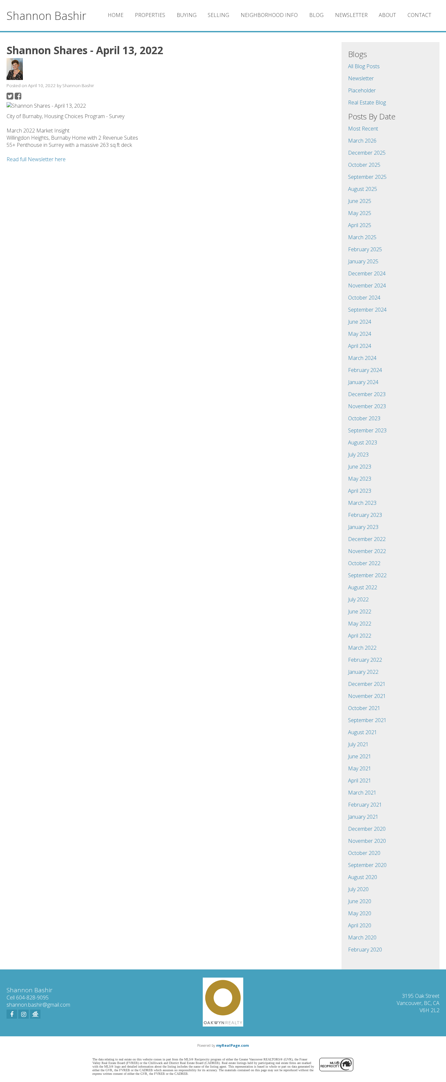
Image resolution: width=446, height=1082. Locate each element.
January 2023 (363, 527)
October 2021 (364, 708)
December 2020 (367, 828)
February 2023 (365, 514)
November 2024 (367, 285)
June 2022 (359, 611)
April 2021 (359, 780)
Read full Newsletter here (36, 159)
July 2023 (358, 454)
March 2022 (362, 647)
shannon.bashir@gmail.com (38, 1004)
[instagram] (23, 1014)
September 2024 (367, 309)
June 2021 (359, 756)
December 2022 (367, 539)
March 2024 (362, 358)
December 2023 (367, 394)
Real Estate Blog (367, 102)
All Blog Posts (364, 66)
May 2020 (359, 913)
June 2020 (359, 901)
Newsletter (351, 15)
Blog (316, 15)
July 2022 (358, 599)
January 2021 (363, 816)
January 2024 (363, 382)
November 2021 (367, 696)
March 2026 (362, 140)
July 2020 (358, 889)
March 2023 (362, 502)
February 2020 (365, 949)
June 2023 (359, 466)
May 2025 (359, 213)
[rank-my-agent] (35, 1014)
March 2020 (362, 937)
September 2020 (367, 865)
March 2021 (362, 792)
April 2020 (359, 925)
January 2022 (363, 671)
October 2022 (364, 563)
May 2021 (359, 768)
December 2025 (367, 152)
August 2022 (362, 587)
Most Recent (363, 128)
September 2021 (367, 720)
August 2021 (362, 732)
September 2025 (367, 176)
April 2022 (359, 635)
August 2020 (362, 877)
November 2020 (367, 840)
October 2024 (364, 297)
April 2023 (359, 490)
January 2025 (363, 261)
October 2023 (364, 418)
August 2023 (362, 442)
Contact (419, 15)
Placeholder (362, 90)
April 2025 (359, 225)
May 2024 (359, 333)
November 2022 (367, 551)
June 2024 (359, 321)
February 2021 (365, 804)
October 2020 (364, 853)
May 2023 (359, 478)
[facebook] (12, 1014)
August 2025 (362, 189)
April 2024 (359, 345)
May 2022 (359, 623)
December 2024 (367, 273)
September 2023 (367, 430)
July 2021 (358, 744)
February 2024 (365, 370)
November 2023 (367, 406)
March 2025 (362, 237)
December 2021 (367, 684)
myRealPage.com (232, 1045)
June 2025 (359, 201)
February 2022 (365, 659)
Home (115, 15)
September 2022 (367, 575)
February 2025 (365, 249)
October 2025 (364, 164)
